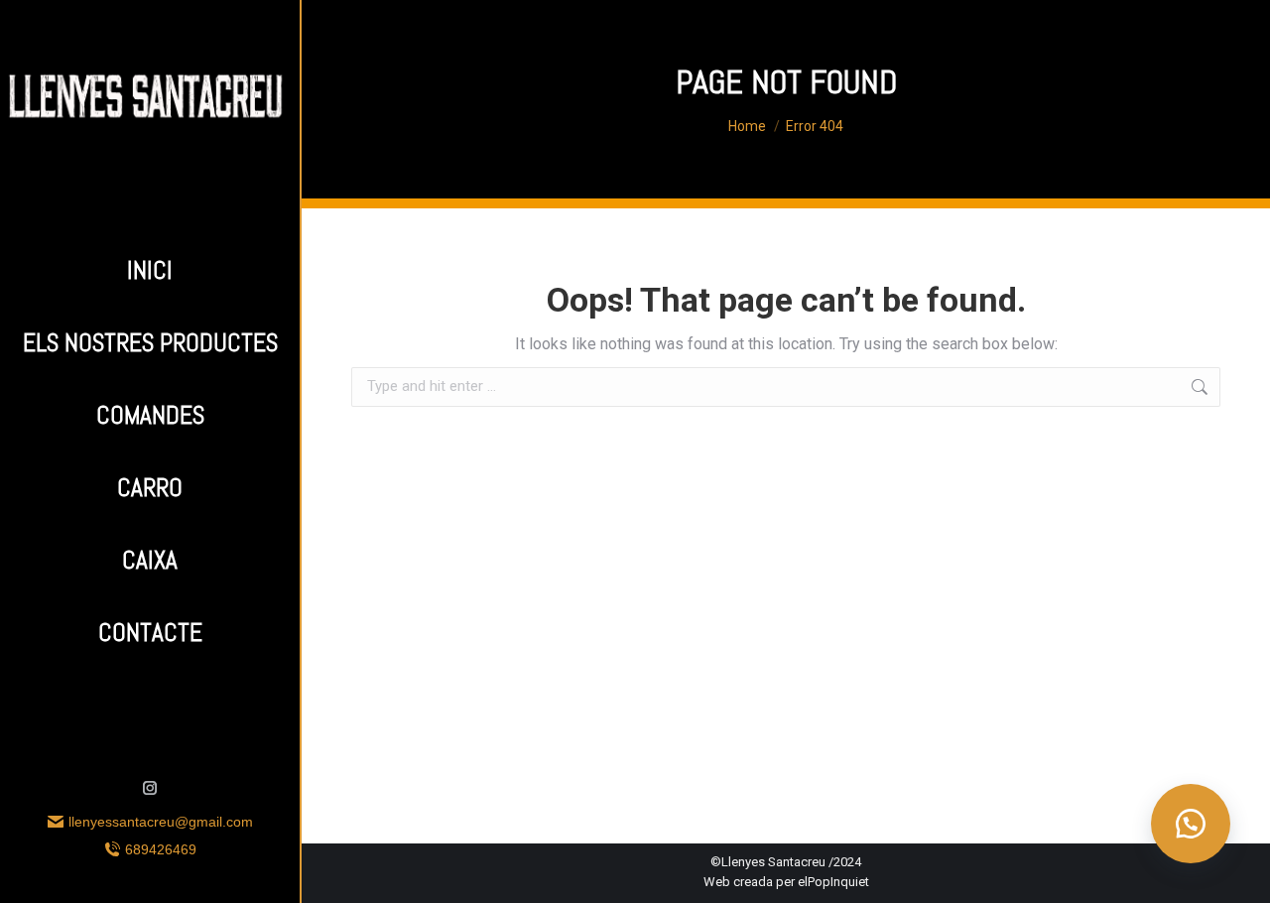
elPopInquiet (833, 881)
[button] (1190, 823)
